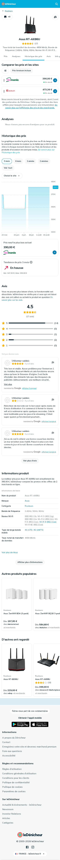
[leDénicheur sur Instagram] (32, 846)
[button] (7, 17)
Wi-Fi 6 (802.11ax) (47, 522)
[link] (30, 374)
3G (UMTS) (38, 530)
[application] (30, 209)
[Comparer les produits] (55, 17)
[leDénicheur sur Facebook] (27, 846)
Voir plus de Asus (10, 552)
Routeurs (9, 11)
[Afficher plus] (4, 80)
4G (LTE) (28, 530)
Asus (27, 500)
